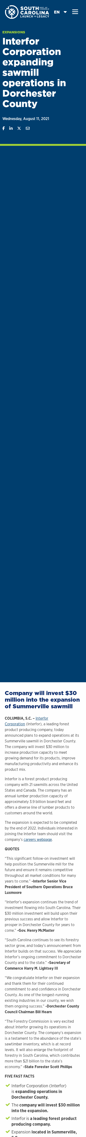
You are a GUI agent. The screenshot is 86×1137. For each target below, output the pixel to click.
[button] (75, 11)
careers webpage (38, 839)
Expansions (13, 32)
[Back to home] (27, 11)
